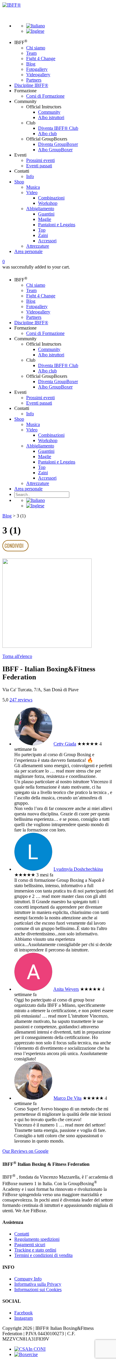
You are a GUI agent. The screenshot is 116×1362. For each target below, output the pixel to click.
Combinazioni (51, 197)
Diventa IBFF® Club (58, 128)
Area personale (28, 251)
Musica (33, 187)
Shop (19, 181)
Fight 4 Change (40, 58)
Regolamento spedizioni (36, 1239)
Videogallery (38, 74)
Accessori (47, 240)
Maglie (44, 219)
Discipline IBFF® (31, 85)
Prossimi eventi (40, 160)
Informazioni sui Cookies (38, 1289)
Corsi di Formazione (45, 96)
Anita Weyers (66, 989)
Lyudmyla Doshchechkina (78, 869)
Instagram (23, 1318)
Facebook (23, 1312)
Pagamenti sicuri (29, 1244)
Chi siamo (35, 47)
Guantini (46, 213)
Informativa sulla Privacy (37, 1284)
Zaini (43, 235)
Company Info (28, 1278)
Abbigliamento (40, 208)
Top (42, 230)
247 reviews (21, 699)
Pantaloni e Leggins (56, 224)
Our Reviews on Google (25, 1151)
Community (49, 112)
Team (31, 53)
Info (30, 176)
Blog (30, 63)
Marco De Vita (67, 1098)
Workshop (47, 203)
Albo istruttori (51, 117)
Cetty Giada (65, 743)
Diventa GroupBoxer (58, 144)
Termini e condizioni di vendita (43, 1255)
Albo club (47, 133)
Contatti (21, 1233)
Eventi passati (39, 165)
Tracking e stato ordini (35, 1249)
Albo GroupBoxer (55, 149)
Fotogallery (37, 69)
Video (31, 192)
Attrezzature (37, 246)
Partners (33, 79)
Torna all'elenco (17, 656)
